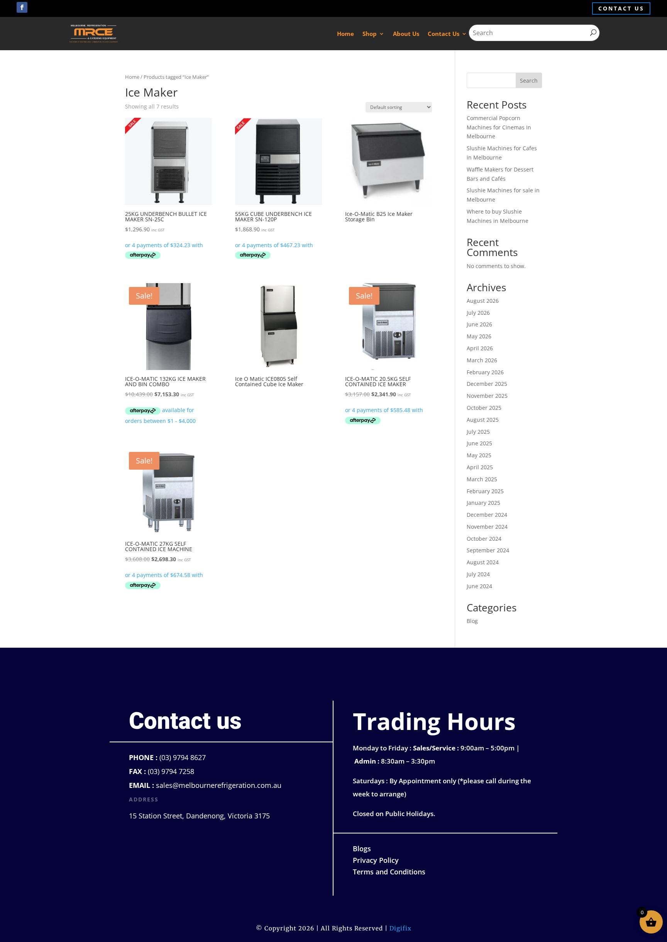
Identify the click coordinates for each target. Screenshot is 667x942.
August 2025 (483, 419)
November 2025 (487, 395)
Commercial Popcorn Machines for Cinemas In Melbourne (499, 127)
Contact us (621, 8)
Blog (472, 621)
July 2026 (478, 312)
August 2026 (483, 300)
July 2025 (478, 431)
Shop (369, 33)
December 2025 (487, 383)
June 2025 (479, 443)
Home (345, 33)
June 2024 (479, 586)
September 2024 (488, 550)
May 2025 (479, 455)
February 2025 (485, 491)
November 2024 (487, 526)
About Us (406, 33)
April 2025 (480, 467)
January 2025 (483, 502)
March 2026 (482, 360)
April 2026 (480, 348)
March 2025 (482, 479)
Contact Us (443, 33)
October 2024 (484, 538)
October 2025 (484, 407)
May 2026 (479, 336)
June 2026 (479, 324)
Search (529, 80)
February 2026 (485, 372)
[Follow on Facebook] (22, 7)
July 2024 (478, 574)
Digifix (400, 928)
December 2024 (487, 514)
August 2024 (483, 562)
